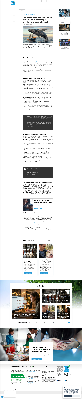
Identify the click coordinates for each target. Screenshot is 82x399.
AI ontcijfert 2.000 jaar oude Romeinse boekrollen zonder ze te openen (65, 33)
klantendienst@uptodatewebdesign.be (17, 371)
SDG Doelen (68, 380)
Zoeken (70, 0)
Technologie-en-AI (32, 14)
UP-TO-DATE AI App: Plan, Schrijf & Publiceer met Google (43, 201)
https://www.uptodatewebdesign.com (29, 232)
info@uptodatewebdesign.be (16, 370)
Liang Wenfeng (34, 61)
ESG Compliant (61, 380)
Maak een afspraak (36, 359)
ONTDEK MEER (38, 208)
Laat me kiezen (71, 393)
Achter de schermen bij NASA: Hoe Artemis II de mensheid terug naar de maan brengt (32, 373)
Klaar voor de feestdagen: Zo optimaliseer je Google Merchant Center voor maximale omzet (33, 370)
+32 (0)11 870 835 (14, 369)
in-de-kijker (27, 14)
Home (24, 14)
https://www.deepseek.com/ (33, 222)
